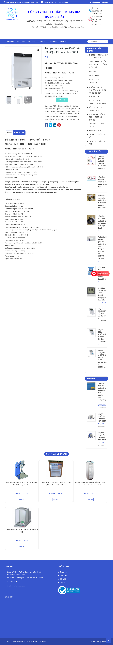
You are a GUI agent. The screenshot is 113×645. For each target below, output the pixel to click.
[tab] (9, 132)
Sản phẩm (32, 41)
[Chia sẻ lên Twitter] (51, 126)
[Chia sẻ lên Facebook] (46, 126)
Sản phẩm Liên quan (56, 454)
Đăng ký (105, 2)
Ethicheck (55, 114)
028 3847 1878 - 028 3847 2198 (26, 2)
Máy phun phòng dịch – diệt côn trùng (97, 117)
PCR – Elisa (57, 106)
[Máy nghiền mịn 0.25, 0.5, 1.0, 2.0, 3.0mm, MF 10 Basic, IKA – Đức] (21, 470)
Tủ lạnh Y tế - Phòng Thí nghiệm (63, 111)
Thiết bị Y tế (94, 97)
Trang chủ (10, 41)
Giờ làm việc (97, 16)
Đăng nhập (95, 2)
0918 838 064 (97, 14)
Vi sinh (78, 111)
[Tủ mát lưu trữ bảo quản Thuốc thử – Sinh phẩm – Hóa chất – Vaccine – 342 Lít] (90, 470)
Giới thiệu (21, 41)
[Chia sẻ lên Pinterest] (59, 126)
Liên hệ (63, 41)
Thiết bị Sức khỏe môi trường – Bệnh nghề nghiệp (98, 90)
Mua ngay (61, 100)
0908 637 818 (97, 11)
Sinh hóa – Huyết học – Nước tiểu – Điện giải (98, 64)
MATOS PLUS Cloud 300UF (70, 114)
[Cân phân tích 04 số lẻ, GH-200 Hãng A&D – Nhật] (21, 517)
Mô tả (9, 132)
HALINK (105, 642)
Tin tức (42, 41)
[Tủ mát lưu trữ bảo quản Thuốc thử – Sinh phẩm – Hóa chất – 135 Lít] (56, 470)
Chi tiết (21, 499)
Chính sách (53, 41)
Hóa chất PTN (95, 130)
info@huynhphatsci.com (58, 2)
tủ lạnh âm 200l (59, 116)
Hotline (95, 8)
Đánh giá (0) (19, 132)
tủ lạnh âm (48, 116)
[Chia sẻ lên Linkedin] (54, 126)
